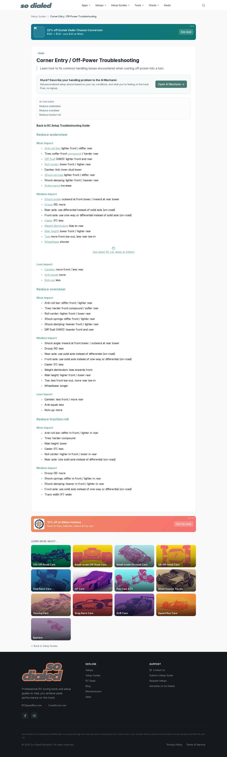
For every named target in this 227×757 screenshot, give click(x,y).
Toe (47, 236)
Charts (152, 5)
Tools (138, 5)
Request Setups (158, 680)
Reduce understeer (50, 106)
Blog (88, 686)
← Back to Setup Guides (44, 646)
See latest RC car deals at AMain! (113, 252)
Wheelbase (51, 241)
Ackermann (52, 185)
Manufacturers (93, 691)
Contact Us (159, 670)
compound (74, 153)
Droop (49, 204)
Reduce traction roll (50, 114)
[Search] (204, 5)
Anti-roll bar (52, 148)
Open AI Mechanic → (171, 84)
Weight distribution (56, 225)
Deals (167, 5)
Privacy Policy (174, 744)
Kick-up (49, 280)
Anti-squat (51, 274)
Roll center (51, 164)
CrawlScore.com (57, 705)
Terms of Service (195, 744)
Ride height (51, 231)
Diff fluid (50, 159)
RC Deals (91, 680)
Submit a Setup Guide (161, 675)
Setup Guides (119, 5)
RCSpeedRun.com (32, 705)
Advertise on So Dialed (162, 686)
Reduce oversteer (49, 110)
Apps (85, 5)
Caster (49, 220)
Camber (50, 269)
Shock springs (54, 175)
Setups (99, 5)
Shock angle (52, 199)
